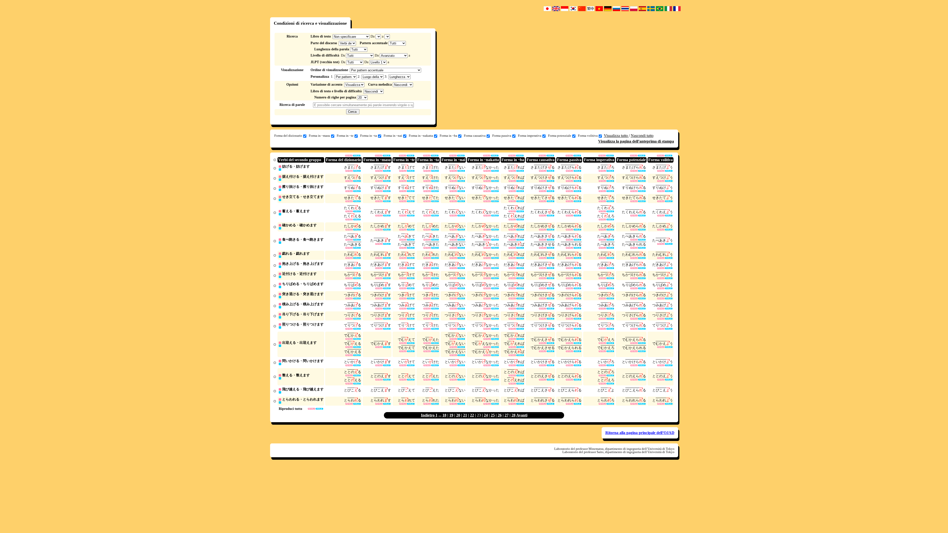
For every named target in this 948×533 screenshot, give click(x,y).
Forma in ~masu (319, 135)
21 (465, 415)
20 (458, 415)
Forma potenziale (559, 135)
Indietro (428, 415)
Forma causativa (475, 135)
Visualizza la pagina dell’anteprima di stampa (636, 141)
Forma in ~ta (368, 135)
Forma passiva (501, 135)
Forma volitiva (588, 135)
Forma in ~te (345, 135)
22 (472, 415)
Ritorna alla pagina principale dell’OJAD (639, 433)
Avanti (521, 415)
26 (500, 415)
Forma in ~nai (393, 135)
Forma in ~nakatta (421, 135)
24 (486, 415)
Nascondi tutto (642, 135)
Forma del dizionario (288, 135)
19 (451, 415)
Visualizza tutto (616, 135)
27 (507, 415)
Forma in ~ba (448, 135)
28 (513, 415)
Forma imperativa (529, 135)
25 (493, 415)
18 (444, 415)
